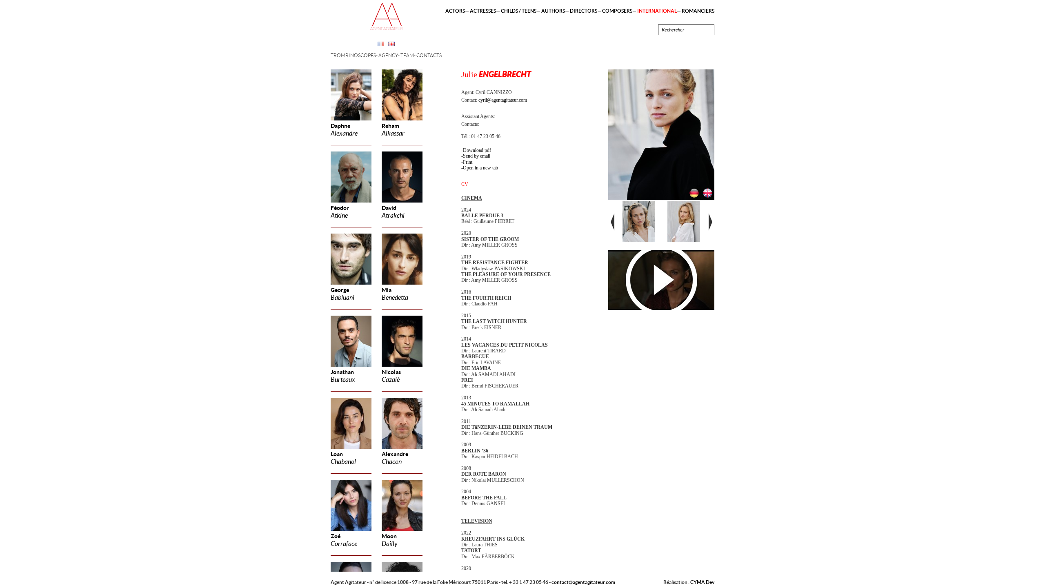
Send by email (476, 156)
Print (467, 162)
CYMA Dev (702, 582)
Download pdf (477, 150)
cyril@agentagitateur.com (502, 100)
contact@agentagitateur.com (583, 582)
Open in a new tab (480, 168)
